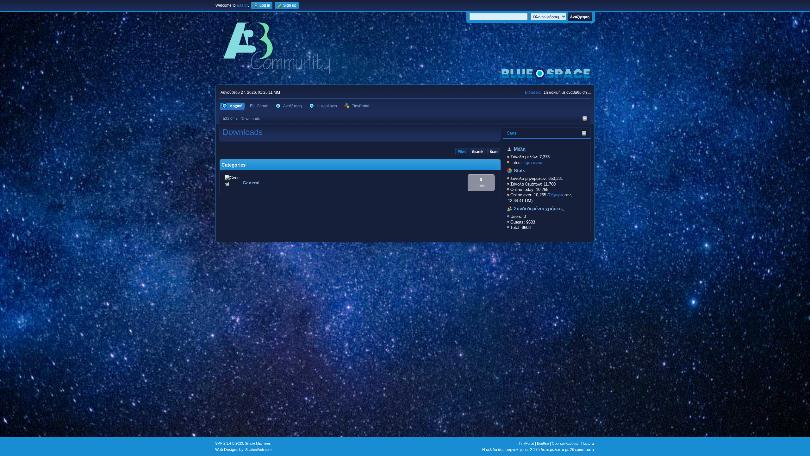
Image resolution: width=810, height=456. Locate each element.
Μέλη (520, 149)
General (251, 182)
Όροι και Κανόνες (565, 443)
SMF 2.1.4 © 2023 (229, 443)
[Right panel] (584, 119)
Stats (512, 133)
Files (462, 152)
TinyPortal (526, 443)
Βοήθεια (543, 443)
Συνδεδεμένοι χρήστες (539, 208)
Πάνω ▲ (588, 443)
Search (477, 152)
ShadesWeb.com (258, 450)
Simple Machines (258, 443)
